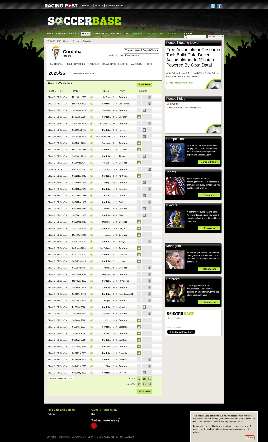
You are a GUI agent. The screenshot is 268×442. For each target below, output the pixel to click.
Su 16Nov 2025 (79, 189)
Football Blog (175, 98)
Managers (136, 64)
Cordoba (123, 97)
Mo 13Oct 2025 (79, 150)
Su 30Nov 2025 (79, 202)
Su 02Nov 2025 (79, 176)
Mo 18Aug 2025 (79, 97)
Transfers (93, 64)
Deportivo (123, 189)
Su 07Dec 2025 (79, 209)
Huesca (107, 235)
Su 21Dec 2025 (79, 222)
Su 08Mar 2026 (79, 287)
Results (74, 33)
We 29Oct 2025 (79, 169)
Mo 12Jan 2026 (79, 235)
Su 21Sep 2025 (79, 130)
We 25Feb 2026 (79, 274)
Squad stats (109, 64)
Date (75, 91)
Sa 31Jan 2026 (79, 255)
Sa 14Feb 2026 (79, 261)
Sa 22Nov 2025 (79, 195)
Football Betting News (182, 42)
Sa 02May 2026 (79, 346)
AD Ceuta (123, 176)
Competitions (100, 33)
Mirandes (106, 222)
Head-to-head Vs (115, 55)
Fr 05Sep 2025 (78, 117)
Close (250, 437)
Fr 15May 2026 (79, 360)
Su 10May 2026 (79, 353)
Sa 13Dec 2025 (79, 215)
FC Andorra (105, 123)
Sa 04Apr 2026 (78, 320)
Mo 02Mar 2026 (79, 281)
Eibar (121, 215)
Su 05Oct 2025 (79, 143)
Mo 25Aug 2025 (79, 104)
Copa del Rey (55, 169)
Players (116, 33)
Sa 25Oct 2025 (79, 163)
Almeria (122, 156)
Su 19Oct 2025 (79, 156)
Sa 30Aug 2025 (79, 110)
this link (240, 421)
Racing (122, 130)
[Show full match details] (91, 97)
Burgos (122, 228)
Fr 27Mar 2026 (78, 307)
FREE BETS (86, 6)
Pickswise (52, 414)
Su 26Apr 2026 (78, 340)
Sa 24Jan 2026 (79, 248)
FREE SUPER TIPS (115, 6)
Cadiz (121, 202)
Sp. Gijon (106, 97)
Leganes (106, 209)
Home (49, 33)
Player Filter (144, 84)
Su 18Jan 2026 (79, 241)
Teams (85, 33)
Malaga (107, 182)
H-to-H (148, 64)
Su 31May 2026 (79, 373)
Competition (56, 91)
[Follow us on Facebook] (219, 6)
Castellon (123, 117)
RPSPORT (175, 104)
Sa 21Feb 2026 (79, 268)
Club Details (56, 64)
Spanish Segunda (57, 97)
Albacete (106, 163)
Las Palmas (124, 104)
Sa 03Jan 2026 (79, 228)
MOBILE (99, 6)
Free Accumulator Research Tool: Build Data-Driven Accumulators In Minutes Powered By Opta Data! (193, 57)
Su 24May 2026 (79, 366)
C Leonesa (124, 150)
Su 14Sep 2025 (79, 123)
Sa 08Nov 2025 (79, 182)
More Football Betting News (180, 83)
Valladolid (106, 110)
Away (122, 91)
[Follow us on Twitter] (213, 6)
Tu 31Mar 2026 (79, 314)
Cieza (107, 169)
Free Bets (139, 33)
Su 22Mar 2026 (79, 300)
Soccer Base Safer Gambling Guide (185, 107)
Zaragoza (106, 143)
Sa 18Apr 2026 (78, 333)
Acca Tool (173, 33)
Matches (61, 33)
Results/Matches (75, 64)
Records (123, 64)
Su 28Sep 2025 (79, 136)
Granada (106, 195)
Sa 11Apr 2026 (78, 327)
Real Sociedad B (103, 136)
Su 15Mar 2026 (79, 294)
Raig (93, 414)
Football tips (156, 33)
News (127, 33)
